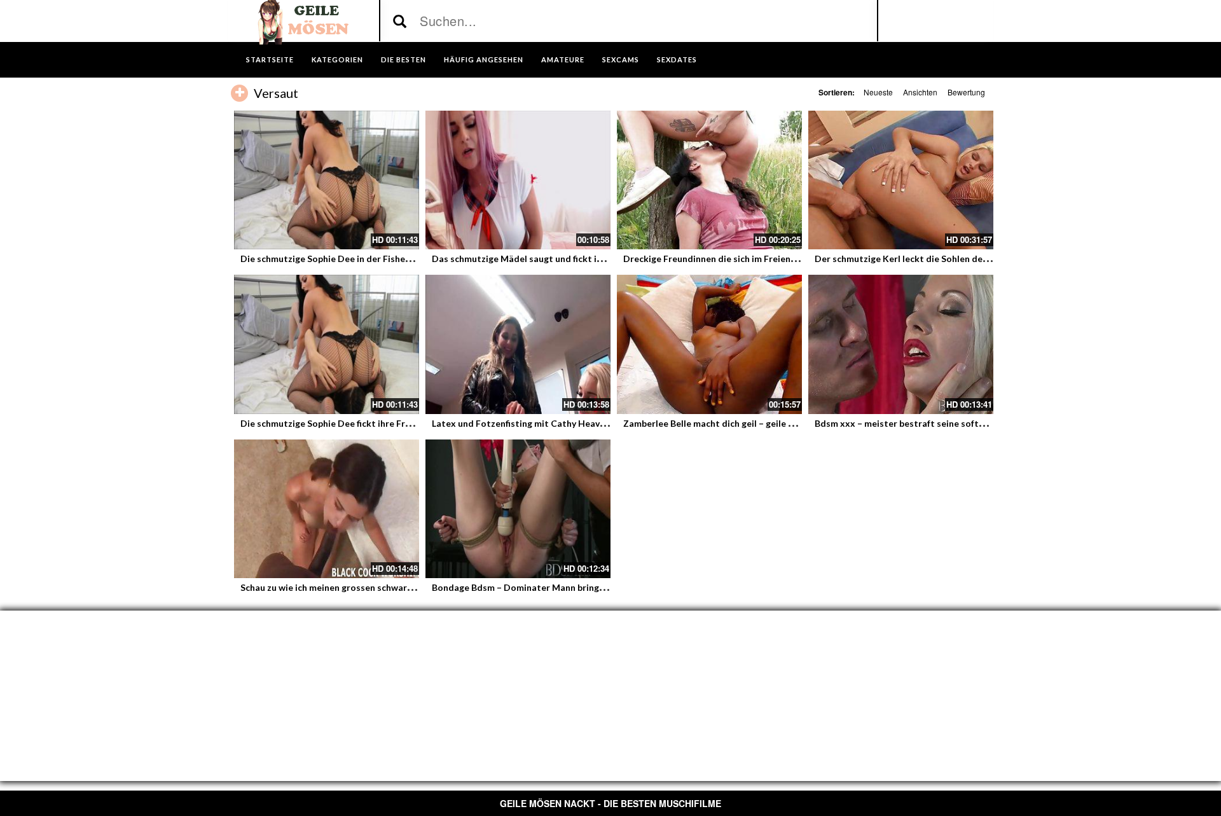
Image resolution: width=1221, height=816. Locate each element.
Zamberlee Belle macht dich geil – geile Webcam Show (736, 423)
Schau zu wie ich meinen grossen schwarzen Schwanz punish (364, 587)
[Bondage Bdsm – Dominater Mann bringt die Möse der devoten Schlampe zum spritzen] (517, 508)
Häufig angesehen (483, 59)
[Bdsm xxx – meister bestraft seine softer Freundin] (900, 344)
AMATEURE (562, 59)
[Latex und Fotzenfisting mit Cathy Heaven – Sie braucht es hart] (517, 344)
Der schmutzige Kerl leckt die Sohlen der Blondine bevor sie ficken (954, 258)
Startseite (270, 59)
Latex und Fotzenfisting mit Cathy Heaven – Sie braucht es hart (565, 423)
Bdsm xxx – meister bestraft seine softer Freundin (921, 423)
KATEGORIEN (337, 59)
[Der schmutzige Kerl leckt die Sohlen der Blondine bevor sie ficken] (900, 180)
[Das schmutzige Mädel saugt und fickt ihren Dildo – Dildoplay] (517, 180)
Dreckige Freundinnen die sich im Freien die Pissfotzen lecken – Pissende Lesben (791, 258)
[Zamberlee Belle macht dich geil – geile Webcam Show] (709, 344)
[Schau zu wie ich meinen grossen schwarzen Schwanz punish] (326, 508)
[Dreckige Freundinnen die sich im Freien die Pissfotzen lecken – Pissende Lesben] (709, 180)
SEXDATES (677, 59)
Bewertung (966, 91)
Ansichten (920, 91)
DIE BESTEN (403, 59)
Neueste (878, 91)
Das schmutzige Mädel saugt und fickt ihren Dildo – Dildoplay (561, 258)
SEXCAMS (620, 59)
